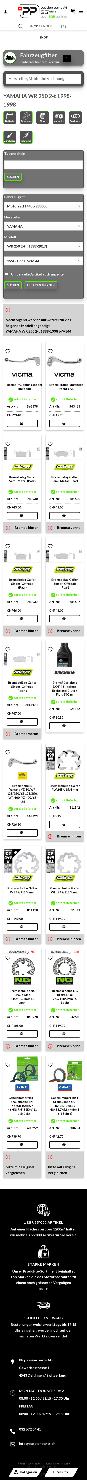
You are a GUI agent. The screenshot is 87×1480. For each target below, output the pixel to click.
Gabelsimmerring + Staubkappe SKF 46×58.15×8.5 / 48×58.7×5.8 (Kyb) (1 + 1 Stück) (64, 1105)
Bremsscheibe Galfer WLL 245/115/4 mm (65, 890)
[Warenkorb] (73, 11)
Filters (58, 1472)
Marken (52, 1464)
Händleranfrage (29, 1464)
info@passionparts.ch (37, 1443)
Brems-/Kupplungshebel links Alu (24, 387)
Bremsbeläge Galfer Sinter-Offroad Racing (22, 686)
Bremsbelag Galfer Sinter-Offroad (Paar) (22, 583)
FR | (63, 26)
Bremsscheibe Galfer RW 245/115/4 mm (65, 788)
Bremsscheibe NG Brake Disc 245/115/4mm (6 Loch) (22, 996)
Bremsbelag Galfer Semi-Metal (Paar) (22, 479)
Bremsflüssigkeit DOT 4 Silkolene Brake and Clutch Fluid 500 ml (64, 688)
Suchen (13, 177)
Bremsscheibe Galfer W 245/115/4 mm (22, 890)
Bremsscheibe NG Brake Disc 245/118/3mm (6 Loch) (65, 996)
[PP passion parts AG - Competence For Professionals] (42, 11)
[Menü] (81, 11)
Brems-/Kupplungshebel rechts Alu (66, 387)
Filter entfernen (41, 285)
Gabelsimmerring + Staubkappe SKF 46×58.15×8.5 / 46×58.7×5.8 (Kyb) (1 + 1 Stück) (22, 1105)
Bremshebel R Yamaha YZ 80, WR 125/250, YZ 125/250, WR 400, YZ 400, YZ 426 (22, 793)
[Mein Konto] (5, 11)
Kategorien (28, 1472)
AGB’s (66, 1464)
